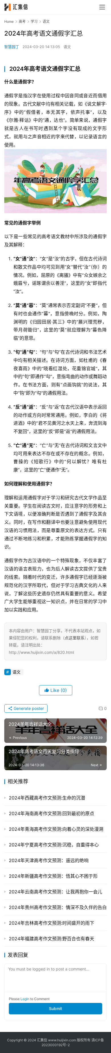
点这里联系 (75, 637)
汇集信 (42, 1040)
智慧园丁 (11, 46)
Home (9, 21)
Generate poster (28, 708)
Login (24, 999)
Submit (55, 1008)
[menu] (102, 7)
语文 (67, 46)
